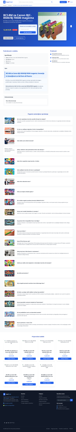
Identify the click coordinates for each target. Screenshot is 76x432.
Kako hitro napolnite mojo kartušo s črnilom (28, 161)
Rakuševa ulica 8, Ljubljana (63, 408)
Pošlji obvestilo (28, 32)
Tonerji (22, 397)
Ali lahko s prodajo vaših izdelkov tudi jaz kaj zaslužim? (30, 292)
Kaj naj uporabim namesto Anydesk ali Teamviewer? (30, 302)
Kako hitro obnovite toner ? (24, 181)
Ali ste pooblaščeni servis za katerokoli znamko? (29, 312)
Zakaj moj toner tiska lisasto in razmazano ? (28, 251)
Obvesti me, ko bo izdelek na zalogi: (28, 26)
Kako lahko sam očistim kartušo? (25, 140)
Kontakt (40, 396)
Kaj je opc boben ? (21, 231)
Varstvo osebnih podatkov (44, 403)
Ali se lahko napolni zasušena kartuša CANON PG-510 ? (30, 200)
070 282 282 (60, 405)
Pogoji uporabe (54, 428)
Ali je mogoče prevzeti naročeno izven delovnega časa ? (31, 283)
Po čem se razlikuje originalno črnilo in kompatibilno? (30, 129)
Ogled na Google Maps (8, 405)
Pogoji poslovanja (42, 401)
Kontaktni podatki (9, 403)
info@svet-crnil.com (62, 407)
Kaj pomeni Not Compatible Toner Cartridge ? (28, 221)
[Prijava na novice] (71, 400)
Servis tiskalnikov (24, 399)
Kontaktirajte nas (20, 38)
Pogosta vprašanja (43, 397)
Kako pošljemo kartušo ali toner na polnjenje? (28, 170)
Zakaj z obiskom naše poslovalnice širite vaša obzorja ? (30, 149)
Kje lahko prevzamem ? (23, 273)
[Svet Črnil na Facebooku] (4, 423)
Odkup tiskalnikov (25, 401)
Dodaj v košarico (11, 358)
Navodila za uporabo (43, 399)
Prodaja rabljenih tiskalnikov (27, 403)
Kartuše (22, 396)
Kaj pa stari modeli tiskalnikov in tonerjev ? (28, 211)
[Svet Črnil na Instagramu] (10, 423)
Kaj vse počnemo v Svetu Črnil (24, 322)
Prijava (71, 2)
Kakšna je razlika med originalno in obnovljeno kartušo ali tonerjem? (34, 263)
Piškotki (40, 405)
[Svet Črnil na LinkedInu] (8, 423)
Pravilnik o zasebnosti (63, 428)
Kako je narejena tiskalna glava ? (25, 191)
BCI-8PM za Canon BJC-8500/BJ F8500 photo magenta (29, 376)
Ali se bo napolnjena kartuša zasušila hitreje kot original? (31, 119)
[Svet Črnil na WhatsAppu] (13, 423)
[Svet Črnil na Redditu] (6, 423)
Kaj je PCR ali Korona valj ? (23, 241)
